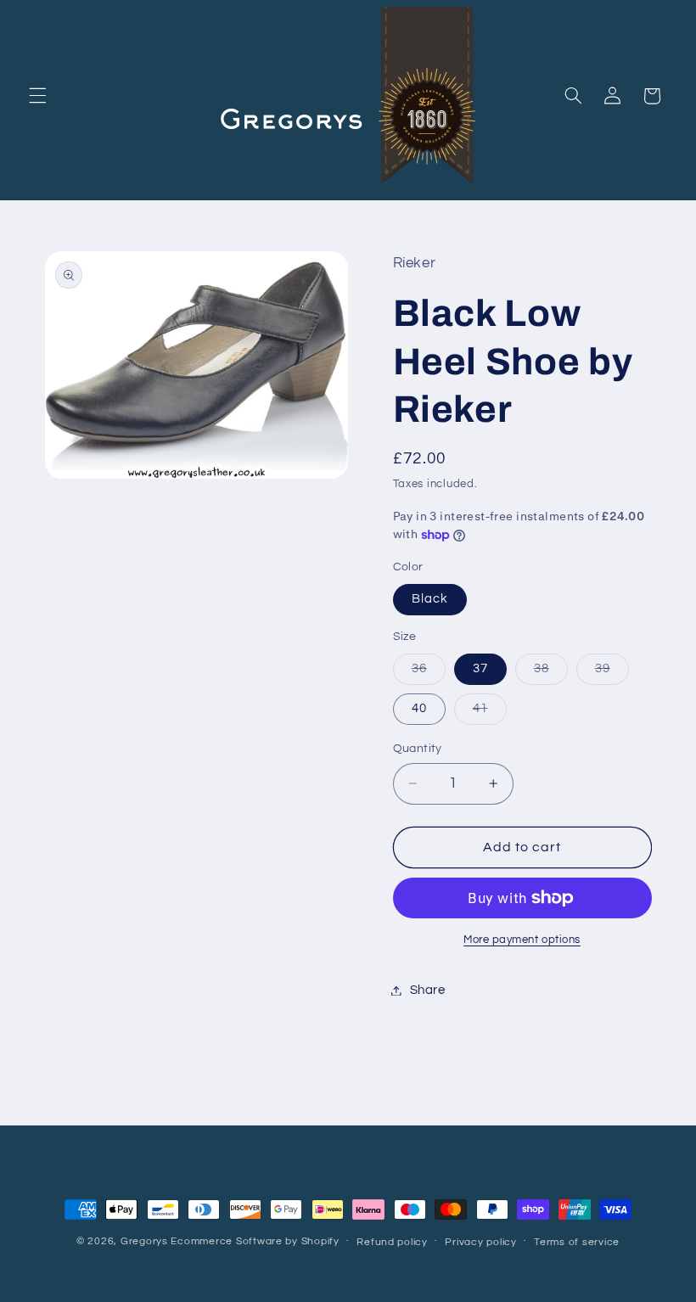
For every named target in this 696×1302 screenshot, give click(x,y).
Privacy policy (480, 1242)
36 (429, 673)
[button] (37, 95)
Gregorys (144, 1241)
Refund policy (392, 1242)
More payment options (522, 940)
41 (490, 713)
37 (480, 668)
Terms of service (577, 1242)
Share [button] (428, 990)
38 (551, 673)
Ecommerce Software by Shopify (255, 1241)
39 (612, 673)
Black (430, 598)
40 (419, 708)
